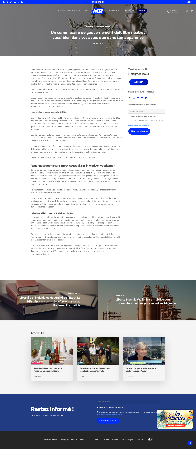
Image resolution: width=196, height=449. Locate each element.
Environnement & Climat (138, 363)
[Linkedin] (22, 2)
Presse (115, 440)
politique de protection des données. (138, 125)
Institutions (89, 26)
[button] (138, 82)
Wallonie (126, 363)
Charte (96, 440)
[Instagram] (7, 2)
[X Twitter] (18, 2)
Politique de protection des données (75, 440)
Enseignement (36, 363)
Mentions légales (50, 440)
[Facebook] (4, 2)
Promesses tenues (98, 2)
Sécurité (80, 363)
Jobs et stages (127, 440)
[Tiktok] (11, 2)
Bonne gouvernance (103, 26)
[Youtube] (15, 2)
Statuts (106, 440)
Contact (139, 440)
